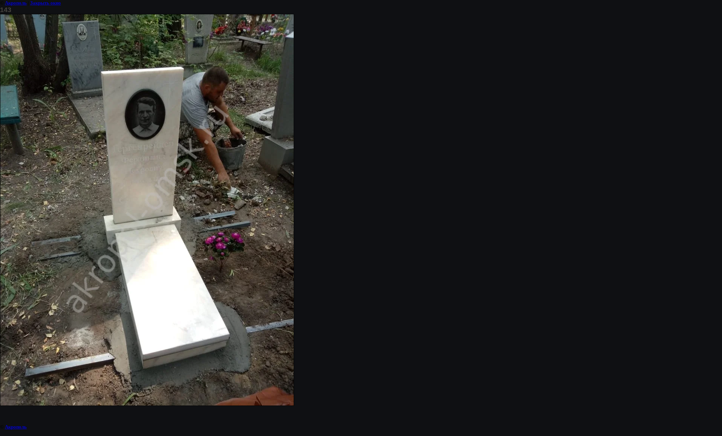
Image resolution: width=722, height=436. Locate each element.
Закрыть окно (45, 3)
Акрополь (16, 3)
